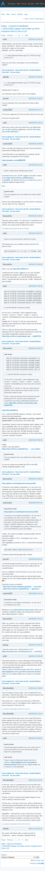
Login (26, 14)
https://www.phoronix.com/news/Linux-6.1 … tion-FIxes (22, 651)
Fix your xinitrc (15, 72)
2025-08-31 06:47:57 (35, 233)
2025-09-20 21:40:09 (35, 688)
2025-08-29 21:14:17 (35, 110)
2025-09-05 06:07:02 (35, 503)
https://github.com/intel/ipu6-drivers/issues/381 (19, 483)
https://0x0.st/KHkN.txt (10, 410)
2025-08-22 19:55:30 (35, 39)
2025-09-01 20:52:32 (35, 348)
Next (26, 35)
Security (31, 4)
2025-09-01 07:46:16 (35, 286)
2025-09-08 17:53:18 (35, 619)
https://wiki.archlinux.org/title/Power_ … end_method (21, 449)
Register (20, 14)
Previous (10, 35)
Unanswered (39, 19)
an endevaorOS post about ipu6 (22, 610)
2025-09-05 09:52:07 (35, 559)
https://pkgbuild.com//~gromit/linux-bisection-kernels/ (21, 672)
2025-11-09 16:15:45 (35, 780)
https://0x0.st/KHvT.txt (20, 269)
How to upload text (8, 70)
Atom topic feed (38, 860)
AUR (37, 4)
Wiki (18, 4)
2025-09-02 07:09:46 (35, 440)
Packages (12, 4)
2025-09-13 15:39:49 (35, 656)
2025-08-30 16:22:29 (35, 165)
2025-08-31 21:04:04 (35, 264)
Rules (8, 14)
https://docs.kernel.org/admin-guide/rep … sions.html (22, 587)
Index (3, 14)
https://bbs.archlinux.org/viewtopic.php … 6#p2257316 (21, 336)
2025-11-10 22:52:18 (35, 829)
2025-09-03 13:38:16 (35, 479)
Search (13, 14)
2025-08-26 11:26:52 (35, 98)
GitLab (24, 4)
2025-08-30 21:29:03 (35, 216)
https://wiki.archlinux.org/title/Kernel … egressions (21, 589)
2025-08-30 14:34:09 (35, 144)
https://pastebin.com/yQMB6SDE (13, 160)
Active (32, 19)
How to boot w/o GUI (21, 70)
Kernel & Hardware (19, 26)
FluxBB (41, 863)
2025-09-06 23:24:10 (35, 593)
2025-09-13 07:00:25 (35, 645)
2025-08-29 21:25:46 (35, 123)
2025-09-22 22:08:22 (35, 738)
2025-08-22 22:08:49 (35, 77)
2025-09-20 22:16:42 (35, 714)
